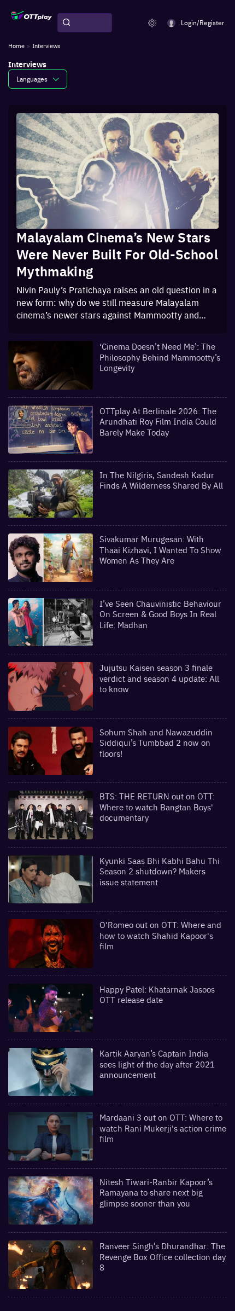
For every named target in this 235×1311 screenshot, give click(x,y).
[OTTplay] (31, 23)
